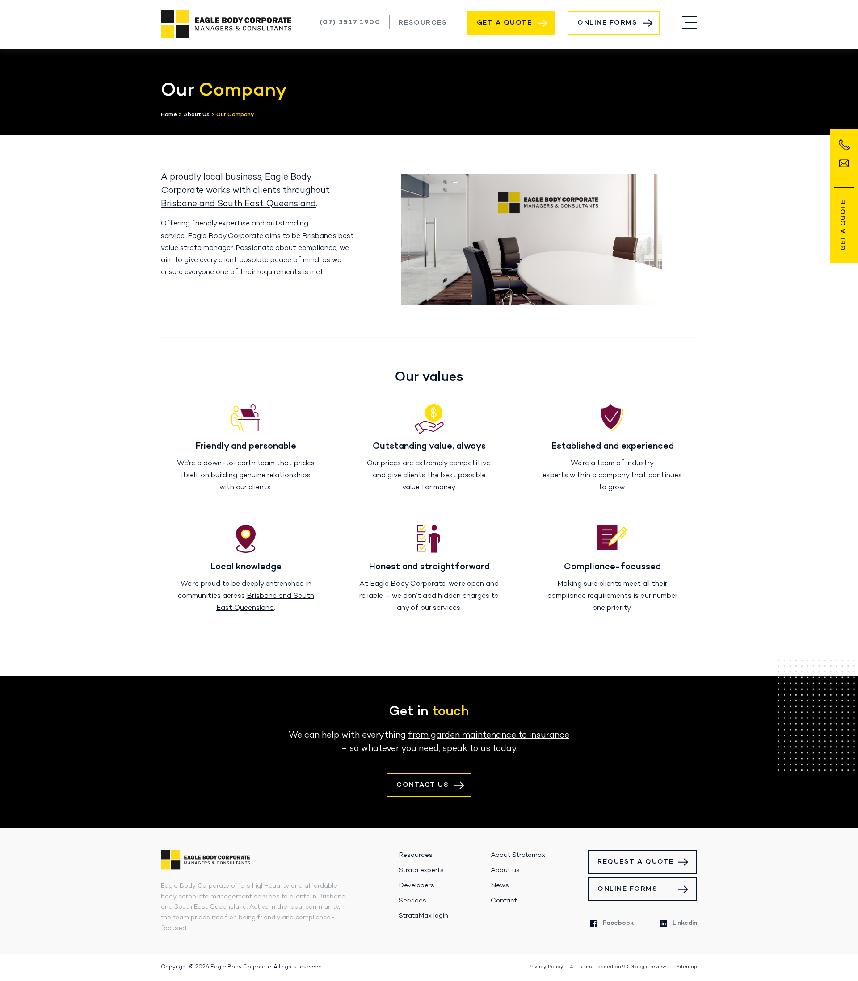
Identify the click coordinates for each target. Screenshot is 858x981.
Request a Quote (635, 861)
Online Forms (607, 22)
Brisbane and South (280, 596)
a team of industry (622, 463)
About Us (197, 114)
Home (169, 114)
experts (555, 475)
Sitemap (686, 967)
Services (412, 900)
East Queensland (245, 608)
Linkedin (685, 923)
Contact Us (422, 785)
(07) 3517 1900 (350, 22)
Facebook (618, 923)
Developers (416, 885)
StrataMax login (423, 915)
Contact (504, 900)
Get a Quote (504, 22)
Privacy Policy (546, 967)
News (500, 885)
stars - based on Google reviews (619, 967)
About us (505, 870)
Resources (423, 22)
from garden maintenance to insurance (488, 735)
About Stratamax (518, 855)
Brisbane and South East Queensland (238, 204)
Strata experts (421, 870)
